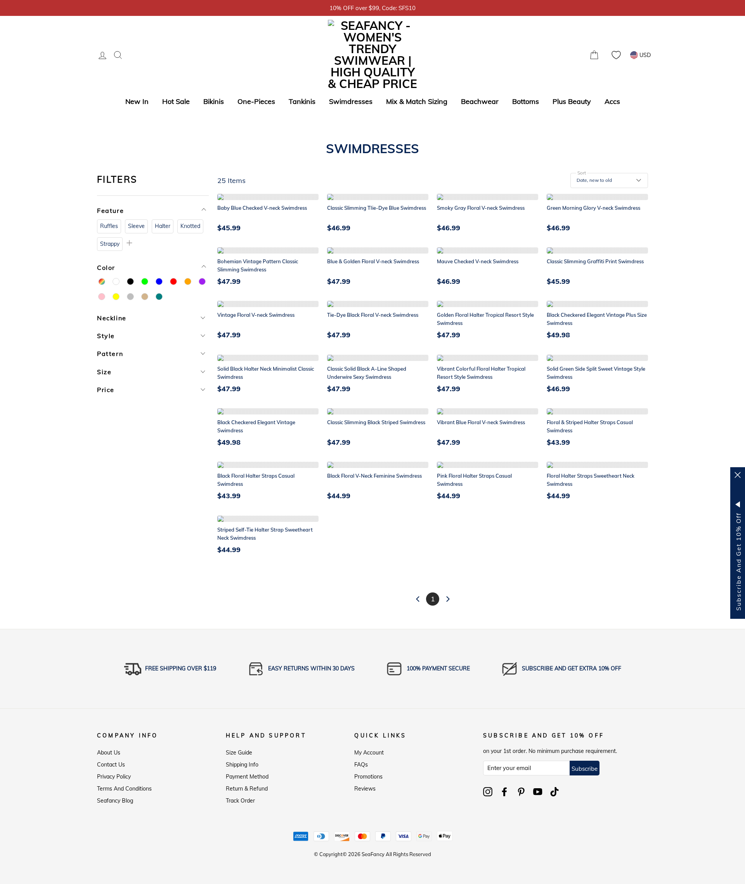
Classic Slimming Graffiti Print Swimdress (595, 261)
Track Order (240, 800)
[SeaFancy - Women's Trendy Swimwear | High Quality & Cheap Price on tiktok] (554, 791)
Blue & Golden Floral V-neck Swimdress (373, 261)
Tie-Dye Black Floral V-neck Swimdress (372, 315)
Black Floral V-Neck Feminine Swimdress (374, 476)
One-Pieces (256, 101)
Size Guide (239, 752)
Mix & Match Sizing (416, 101)
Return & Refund (247, 788)
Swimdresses (350, 101)
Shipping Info (242, 764)
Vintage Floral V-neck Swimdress (256, 315)
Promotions (368, 776)
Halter (162, 226)
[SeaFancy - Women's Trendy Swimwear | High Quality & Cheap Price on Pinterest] (521, 791)
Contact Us (111, 764)
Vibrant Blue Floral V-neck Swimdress (481, 422)
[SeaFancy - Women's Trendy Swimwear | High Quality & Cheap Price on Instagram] (487, 791)
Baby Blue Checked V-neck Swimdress (262, 208)
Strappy (110, 243)
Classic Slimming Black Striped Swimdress (376, 422)
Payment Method (247, 776)
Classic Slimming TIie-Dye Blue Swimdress (376, 208)
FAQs (361, 764)
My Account (369, 752)
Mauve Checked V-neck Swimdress (477, 261)
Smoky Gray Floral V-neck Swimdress (481, 208)
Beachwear (480, 101)
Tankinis (302, 101)
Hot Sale (176, 101)
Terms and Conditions (124, 788)
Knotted (190, 226)
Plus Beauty (572, 101)
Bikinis (213, 101)
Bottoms (525, 101)
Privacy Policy (114, 776)
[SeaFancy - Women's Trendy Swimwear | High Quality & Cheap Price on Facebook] (504, 791)
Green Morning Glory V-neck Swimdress (593, 208)
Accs (612, 101)
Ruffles (109, 226)
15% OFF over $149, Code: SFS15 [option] (391, 8)
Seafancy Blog (115, 800)
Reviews (365, 788)
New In (137, 101)
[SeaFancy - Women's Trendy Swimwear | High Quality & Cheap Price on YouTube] (537, 791)
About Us (108, 752)
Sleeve (136, 226)
